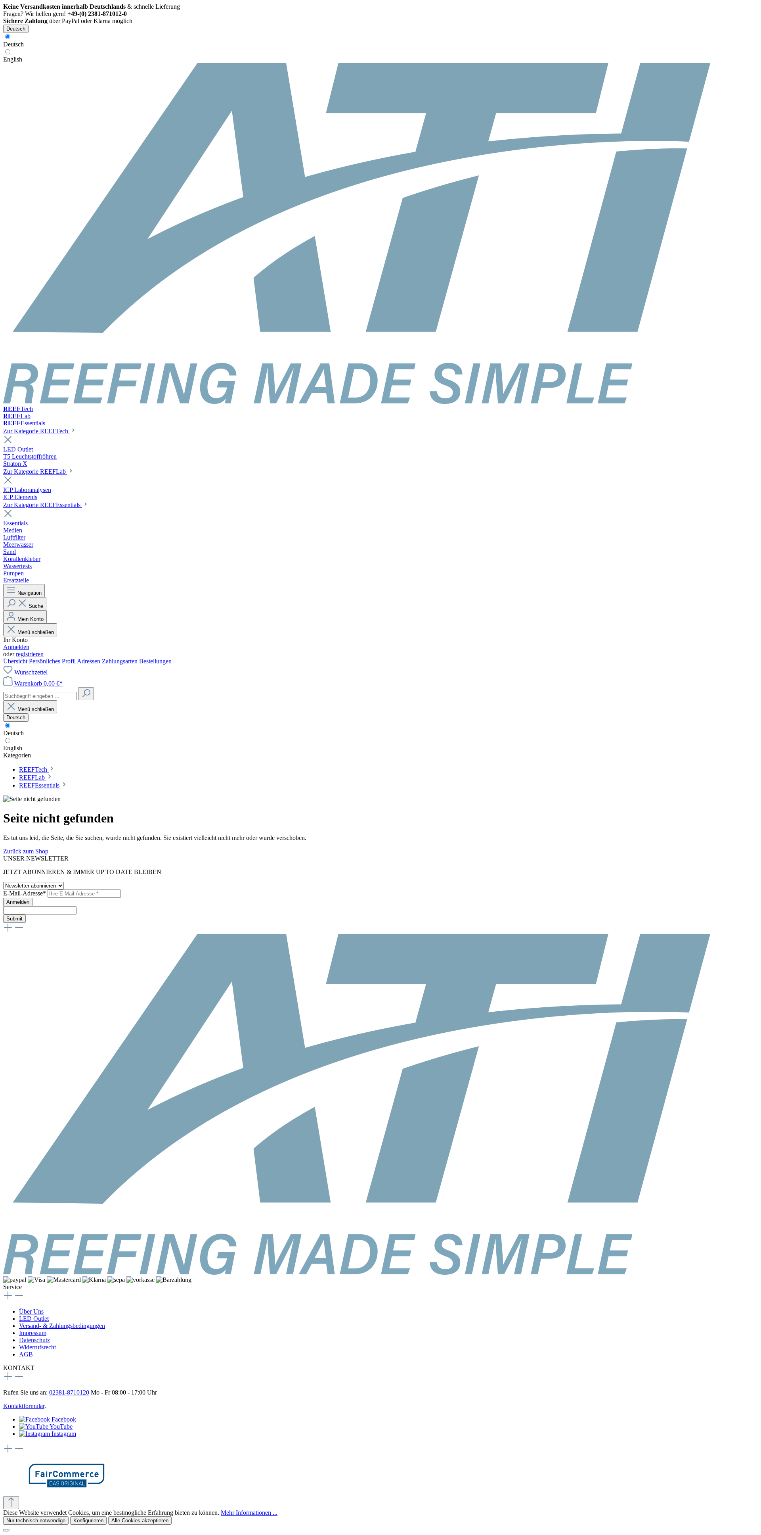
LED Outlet (34, 1318)
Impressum (32, 1332)
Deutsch (13, 44)
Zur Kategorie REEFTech (36, 431)
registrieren (30, 654)
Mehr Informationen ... (249, 1512)
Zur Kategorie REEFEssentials (42, 504)
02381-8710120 (69, 1392)
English (12, 59)
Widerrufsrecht (37, 1347)
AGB (26, 1354)
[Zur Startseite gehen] (356, 401)
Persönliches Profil (53, 661)
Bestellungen (155, 661)
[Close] (6, 1530)
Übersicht (16, 661)
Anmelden (16, 647)
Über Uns (31, 1311)
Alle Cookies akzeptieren (139, 1520)
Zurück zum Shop (25, 851)
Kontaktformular (23, 1405)
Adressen (89, 661)
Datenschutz (34, 1340)
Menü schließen (35, 632)
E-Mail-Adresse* (25, 893)
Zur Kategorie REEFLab (35, 471)
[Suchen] (86, 693)
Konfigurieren (88, 1520)
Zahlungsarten (120, 661)
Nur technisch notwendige (35, 1520)
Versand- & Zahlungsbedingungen (62, 1325)
